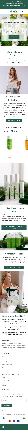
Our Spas (3, 370)
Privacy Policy (5, 380)
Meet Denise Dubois (14, 120)
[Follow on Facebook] (2, 410)
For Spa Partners (6, 362)
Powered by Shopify (21, 414)
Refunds (3, 385)
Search (3, 356)
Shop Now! (14, 37)
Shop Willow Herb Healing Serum (14, 227)
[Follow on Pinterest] (10, 410)
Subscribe (7, 405)
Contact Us (4, 377)
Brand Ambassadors (6, 364)
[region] (14, 30)
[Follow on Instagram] (6, 410)
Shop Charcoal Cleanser (14, 267)
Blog (2, 367)
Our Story (4, 359)
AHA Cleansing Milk (9, 153)
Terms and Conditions (7, 383)
